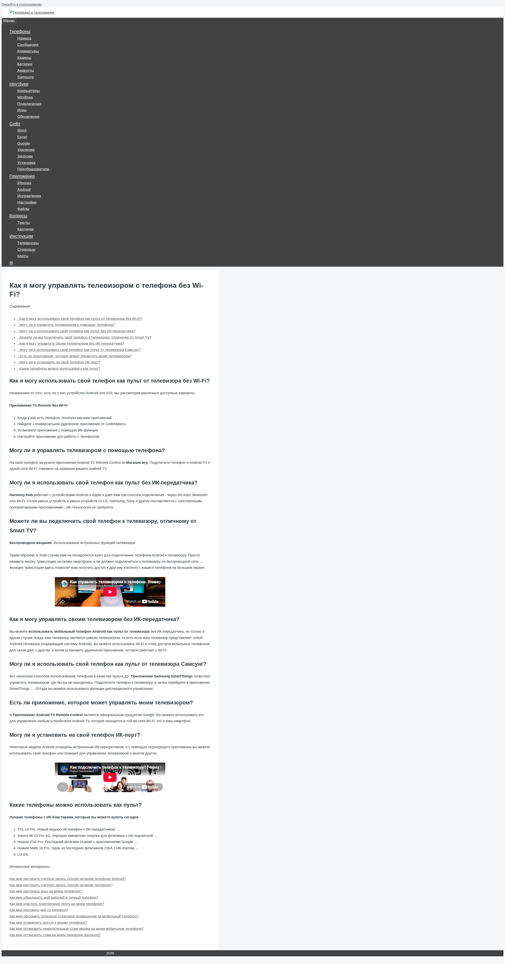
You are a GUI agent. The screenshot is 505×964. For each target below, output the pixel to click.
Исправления (29, 196)
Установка (26, 163)
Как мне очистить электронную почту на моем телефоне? (56, 904)
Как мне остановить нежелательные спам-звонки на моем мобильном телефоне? (76, 929)
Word (21, 130)
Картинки (25, 229)
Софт (15, 123)
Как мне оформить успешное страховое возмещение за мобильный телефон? (73, 916)
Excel (22, 137)
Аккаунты (25, 70)
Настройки (26, 202)
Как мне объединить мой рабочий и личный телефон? (53, 898)
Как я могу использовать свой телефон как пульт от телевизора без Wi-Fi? (79, 319)
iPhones (24, 183)
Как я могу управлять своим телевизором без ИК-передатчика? (70, 344)
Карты (22, 256)
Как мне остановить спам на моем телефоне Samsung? (55, 935)
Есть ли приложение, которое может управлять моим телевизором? (74, 356)
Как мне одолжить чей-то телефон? (38, 910)
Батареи (24, 64)
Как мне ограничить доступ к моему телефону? (48, 923)
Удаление (26, 150)
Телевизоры (28, 243)
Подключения (29, 104)
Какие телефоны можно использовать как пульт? (58, 369)
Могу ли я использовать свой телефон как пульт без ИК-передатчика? (76, 331)
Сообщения (27, 45)
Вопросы (18, 215)
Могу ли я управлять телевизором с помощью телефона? (66, 325)
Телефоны (19, 31)
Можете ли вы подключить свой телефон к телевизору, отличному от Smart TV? (84, 337)
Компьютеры (28, 91)
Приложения (22, 176)
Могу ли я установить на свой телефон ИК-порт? (58, 362)
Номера (24, 38)
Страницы (26, 249)
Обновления (28, 117)
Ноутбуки (18, 83)
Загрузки (25, 156)
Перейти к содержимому (22, 5)
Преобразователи (33, 169)
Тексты (23, 223)
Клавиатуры (28, 51)
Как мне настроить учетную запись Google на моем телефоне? (61, 885)
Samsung (25, 77)
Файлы (23, 209)
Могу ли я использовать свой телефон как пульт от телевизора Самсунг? (79, 350)
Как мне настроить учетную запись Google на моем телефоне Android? (67, 879)
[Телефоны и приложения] (31, 13)
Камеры (24, 58)
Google (23, 143)
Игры (21, 110)
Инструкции (21, 236)
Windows (25, 97)
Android (24, 189)
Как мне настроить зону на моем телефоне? (45, 891)
